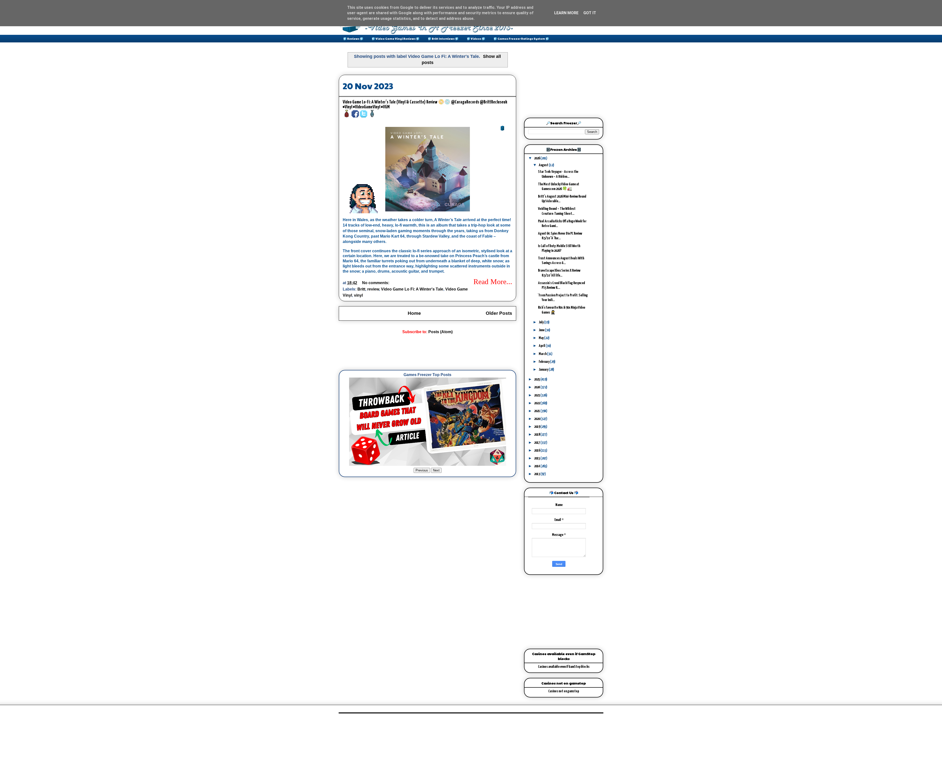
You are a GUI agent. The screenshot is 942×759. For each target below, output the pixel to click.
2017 (537, 442)
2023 (537, 395)
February (544, 362)
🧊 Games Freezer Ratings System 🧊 (521, 38)
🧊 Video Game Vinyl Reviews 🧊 (395, 38)
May (541, 338)
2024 (537, 387)
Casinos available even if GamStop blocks (563, 667)
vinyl (358, 295)
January (544, 369)
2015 (537, 458)
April (542, 346)
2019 (537, 427)
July (541, 322)
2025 (537, 379)
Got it (589, 13)
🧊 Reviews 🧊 (353, 38)
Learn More (566, 13)
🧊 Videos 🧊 (476, 38)
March (543, 354)
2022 (537, 403)
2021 (537, 411)
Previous (422, 470)
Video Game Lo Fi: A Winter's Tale (412, 289)
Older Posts (499, 313)
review (373, 289)
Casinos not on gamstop (563, 691)
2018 (537, 434)
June (542, 330)
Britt (361, 289)
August (544, 165)
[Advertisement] (428, 353)
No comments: (376, 283)
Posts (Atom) (440, 332)
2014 (537, 466)
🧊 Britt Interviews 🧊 (443, 38)
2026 (537, 158)
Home (414, 313)
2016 (537, 450)
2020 (537, 419)
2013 (537, 474)
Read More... (492, 282)
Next (436, 470)
